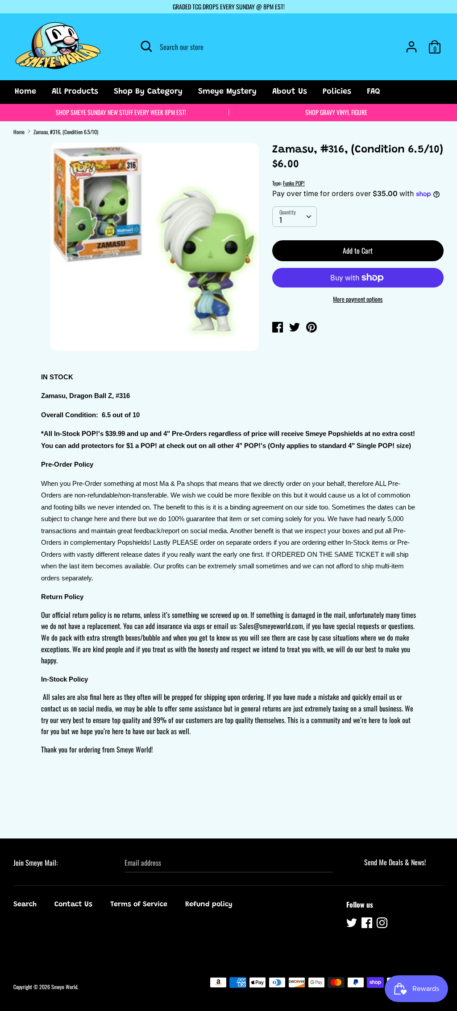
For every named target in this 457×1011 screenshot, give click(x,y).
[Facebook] (367, 924)
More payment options (357, 299)
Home (25, 92)
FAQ (373, 92)
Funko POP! (294, 183)
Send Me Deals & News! (395, 862)
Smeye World (64, 986)
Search (25, 904)
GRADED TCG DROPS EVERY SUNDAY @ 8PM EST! (229, 6)
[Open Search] (146, 46)
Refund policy (209, 904)
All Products (75, 92)
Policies (337, 92)
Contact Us (73, 904)
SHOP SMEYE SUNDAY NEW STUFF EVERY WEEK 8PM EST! (121, 112)
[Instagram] (383, 924)
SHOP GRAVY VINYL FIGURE (336, 112)
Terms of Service (138, 904)
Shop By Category (148, 92)
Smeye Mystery (227, 92)
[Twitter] (352, 924)
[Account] (411, 43)
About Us (289, 92)
